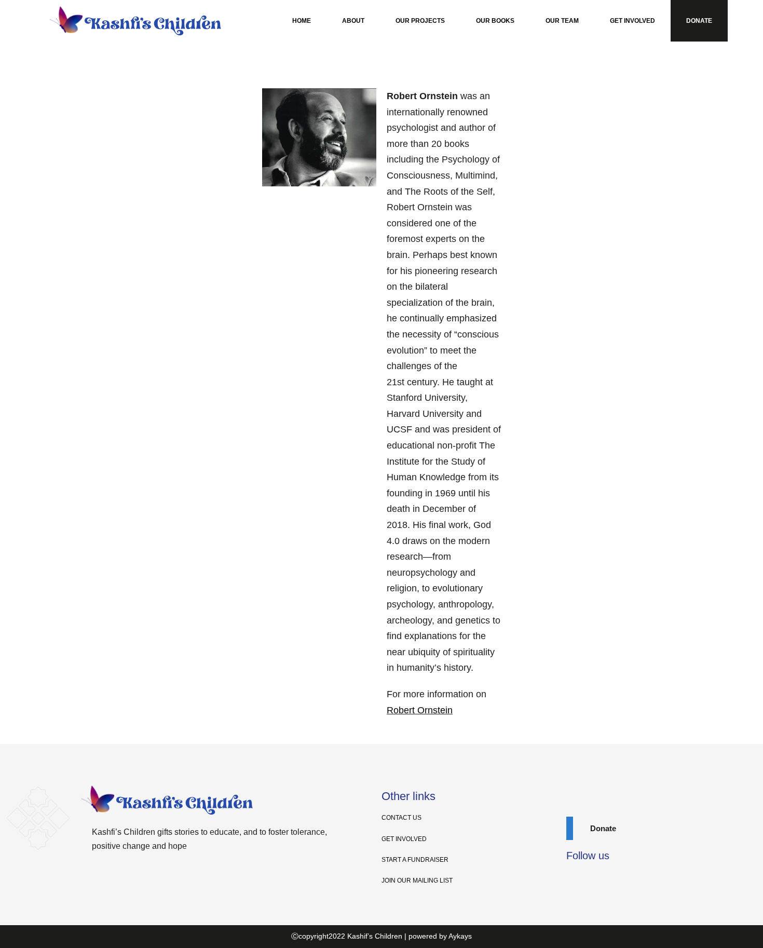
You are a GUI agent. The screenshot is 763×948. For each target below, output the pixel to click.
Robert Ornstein (420, 710)
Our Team (562, 20)
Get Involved (632, 20)
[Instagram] (611, 880)
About (353, 20)
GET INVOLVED (404, 839)
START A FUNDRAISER (415, 859)
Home (301, 20)
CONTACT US (401, 817)
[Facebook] (574, 880)
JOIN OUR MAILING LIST (417, 880)
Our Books (495, 20)
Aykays (460, 936)
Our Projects (420, 20)
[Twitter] (593, 880)
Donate (699, 20)
